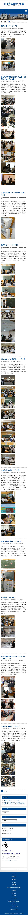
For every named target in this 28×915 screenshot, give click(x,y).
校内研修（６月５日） (8, 597)
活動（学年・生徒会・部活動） (14, 887)
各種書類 (14, 890)
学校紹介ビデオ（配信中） (14, 901)
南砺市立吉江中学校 (14, 3)
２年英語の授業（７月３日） (11, 470)
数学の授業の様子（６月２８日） (12, 541)
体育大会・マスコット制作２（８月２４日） (14, 804)
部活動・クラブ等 (14, 909)
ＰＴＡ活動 (14, 898)
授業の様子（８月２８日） (10, 245)
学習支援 (21, 28)
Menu (3, 11)
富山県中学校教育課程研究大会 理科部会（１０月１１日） (14, 78)
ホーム (14, 873)
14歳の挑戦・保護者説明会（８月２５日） (14, 802)
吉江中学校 (14, 28)
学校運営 (14, 879)
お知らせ (21, 197)
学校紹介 (14, 876)
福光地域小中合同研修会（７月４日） (14, 359)
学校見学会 (14, 904)
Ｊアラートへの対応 (14, 906)
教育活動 (14, 882)
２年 (19, 472)
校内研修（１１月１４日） (10, 26)
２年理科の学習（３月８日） (11, 726)
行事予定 (14, 884)
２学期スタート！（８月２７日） (12, 800)
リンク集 (14, 895)
